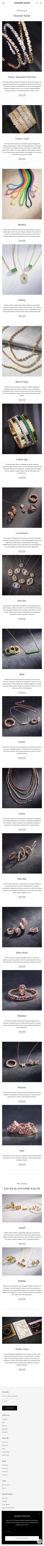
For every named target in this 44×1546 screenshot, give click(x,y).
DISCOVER (22, 95)
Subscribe (9, 1408)
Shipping (4, 1429)
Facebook (5, 1468)
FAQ (3, 1422)
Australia (4, 1498)
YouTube (4, 1475)
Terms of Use (6, 1485)
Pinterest (5, 1471)
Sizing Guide (6, 1452)
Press (3, 1448)
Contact (4, 1419)
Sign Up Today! (22, 1538)
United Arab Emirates (8, 1508)
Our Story (5, 1442)
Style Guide (5, 1455)
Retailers (4, 1432)
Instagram (5, 1465)
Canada (4, 1501)
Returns (4, 1425)
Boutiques (5, 1445)
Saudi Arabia (5, 1504)
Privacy (4, 1488)
